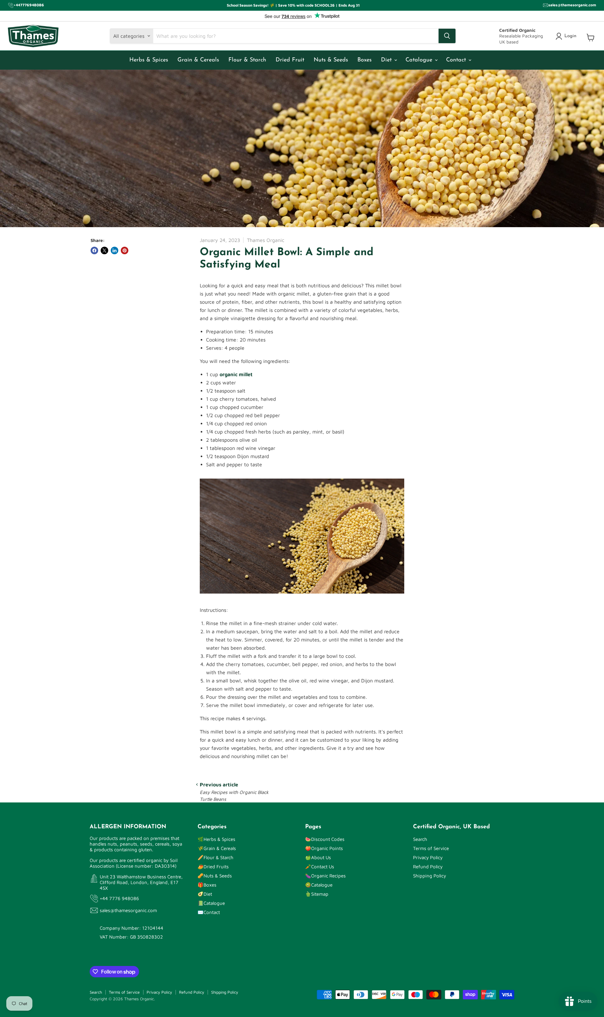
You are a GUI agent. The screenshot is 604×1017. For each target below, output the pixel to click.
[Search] (447, 36)
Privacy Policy (428, 857)
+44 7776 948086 (119, 898)
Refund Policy (428, 866)
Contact (457, 60)
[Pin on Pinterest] (124, 250)
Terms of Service (431, 848)
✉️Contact (209, 912)
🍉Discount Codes (324, 839)
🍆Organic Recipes (325, 875)
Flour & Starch (247, 60)
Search (420, 839)
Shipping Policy (429, 875)
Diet (387, 60)
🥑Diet (205, 894)
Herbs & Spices (148, 60)
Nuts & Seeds (331, 60)
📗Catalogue (211, 903)
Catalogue (419, 60)
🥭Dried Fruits (213, 866)
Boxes (364, 60)
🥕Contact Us (319, 866)
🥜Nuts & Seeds (215, 875)
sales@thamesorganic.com (128, 910)
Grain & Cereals (198, 60)
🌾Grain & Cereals (217, 848)
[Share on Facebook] (94, 250)
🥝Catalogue (319, 885)
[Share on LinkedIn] (114, 250)
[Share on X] (104, 250)
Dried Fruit (290, 60)
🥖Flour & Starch (215, 857)
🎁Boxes (207, 885)
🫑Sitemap (316, 894)
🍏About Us (318, 857)
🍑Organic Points (324, 848)
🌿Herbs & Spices (216, 839)
